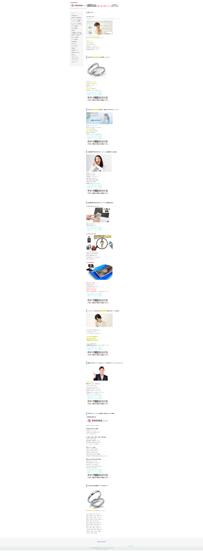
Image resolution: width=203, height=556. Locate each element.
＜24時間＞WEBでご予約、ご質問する (94, 93)
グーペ (101, 549)
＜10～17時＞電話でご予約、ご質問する (94, 92)
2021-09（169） (75, 57)
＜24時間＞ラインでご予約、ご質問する (94, 94)
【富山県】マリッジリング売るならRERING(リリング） (103, 19)
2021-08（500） (75, 58)
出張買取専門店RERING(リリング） (98, 547)
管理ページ (106, 549)
